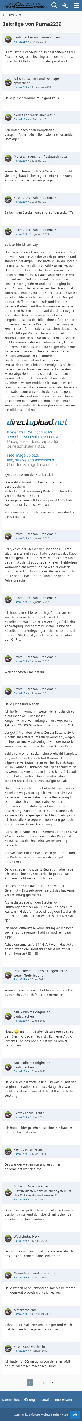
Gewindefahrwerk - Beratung (35, 1273)
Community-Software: (41, 1414)
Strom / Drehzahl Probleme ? (35, 198)
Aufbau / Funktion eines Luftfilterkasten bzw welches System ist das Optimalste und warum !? (42, 1190)
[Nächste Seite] (52, 1383)
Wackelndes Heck (26, 1236)
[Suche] (54, 5)
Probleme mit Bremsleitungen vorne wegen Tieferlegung (40, 973)
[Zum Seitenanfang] (75, 1415)
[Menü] (76, 5)
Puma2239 (20, 41)
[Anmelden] (65, 5)
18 (43, 1383)
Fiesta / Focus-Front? (29, 1113)
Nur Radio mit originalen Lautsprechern (32, 1014)
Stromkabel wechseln (29, 1347)
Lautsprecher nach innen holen (37, 37)
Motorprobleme (25, 1310)
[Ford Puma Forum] (24, 5)
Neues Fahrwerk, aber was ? (34, 115)
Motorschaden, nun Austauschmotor (41, 156)
